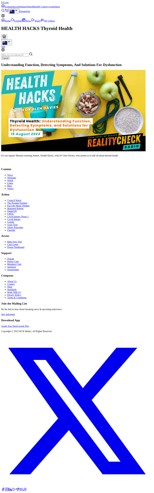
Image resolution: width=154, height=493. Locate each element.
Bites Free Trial (14, 241)
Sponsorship (13, 269)
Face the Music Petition (18, 205)
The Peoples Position (17, 203)
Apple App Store (9, 326)
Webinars (22, 6)
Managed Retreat (15, 208)
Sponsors (11, 267)
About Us (12, 281)
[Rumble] (14, 490)
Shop (57, 6)
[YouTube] (21, 490)
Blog (35, 6)
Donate (22, 11)
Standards (12, 289)
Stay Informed (8, 314)
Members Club (14, 264)
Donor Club (13, 261)
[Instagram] (6, 490)
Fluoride (11, 230)
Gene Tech (12, 224)
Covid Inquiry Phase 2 (18, 216)
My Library (42, 6)
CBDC (10, 214)
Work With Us (14, 292)
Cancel (5, 58)
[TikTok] (24, 490)
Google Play (23, 326)
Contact (11, 284)
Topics (10, 188)
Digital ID (12, 211)
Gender (10, 222)
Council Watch (14, 200)
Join (28, 11)
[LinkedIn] (10, 490)
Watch (30, 6)
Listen (10, 183)
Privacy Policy (14, 295)
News (15, 6)
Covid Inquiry (14, 219)
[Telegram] (17, 490)
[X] (77, 486)
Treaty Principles (15, 227)
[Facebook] (3, 490)
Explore (8, 6)
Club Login (12, 244)
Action (51, 6)
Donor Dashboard (15, 247)
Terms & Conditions (16, 297)
